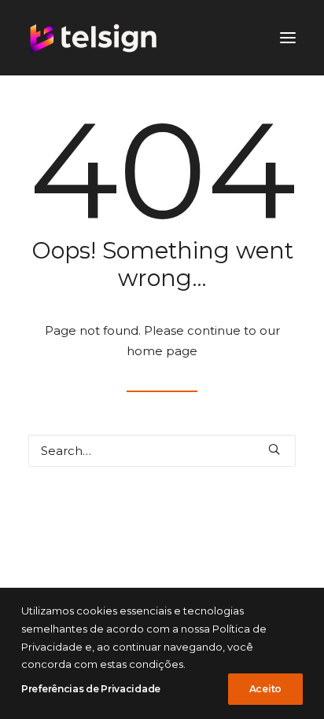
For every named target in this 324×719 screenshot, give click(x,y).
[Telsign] (93, 37)
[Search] (162, 451)
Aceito (265, 689)
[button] (274, 449)
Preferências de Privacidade (90, 689)
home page (162, 350)
